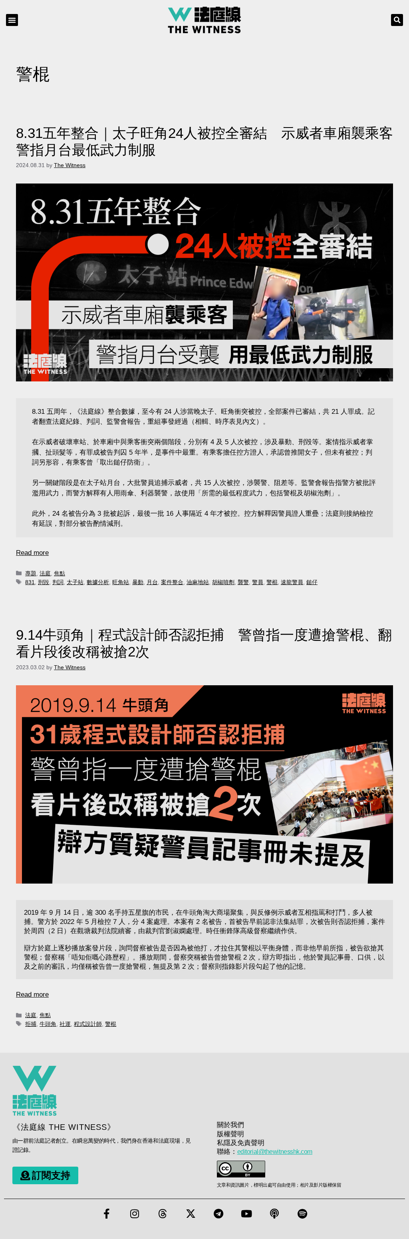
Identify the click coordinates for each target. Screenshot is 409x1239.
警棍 (272, 582)
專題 (30, 573)
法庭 (45, 573)
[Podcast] (274, 1214)
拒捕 (30, 1024)
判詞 (58, 582)
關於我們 (230, 1125)
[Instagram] (135, 1214)
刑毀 (43, 582)
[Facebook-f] (107, 1214)
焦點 (59, 573)
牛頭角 (48, 1024)
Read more (32, 553)
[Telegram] (218, 1214)
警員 (257, 582)
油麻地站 (198, 582)
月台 (152, 582)
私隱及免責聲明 (240, 1143)
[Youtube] (246, 1214)
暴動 (137, 582)
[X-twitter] (191, 1214)
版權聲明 (230, 1134)
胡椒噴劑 (223, 582)
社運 (65, 1024)
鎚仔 (312, 582)
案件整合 (172, 582)
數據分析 (98, 582)
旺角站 (120, 582)
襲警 (243, 582)
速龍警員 (292, 582)
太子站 (75, 582)
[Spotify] (302, 1214)
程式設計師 (88, 1024)
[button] (12, 20)
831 (30, 582)
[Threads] (163, 1214)
